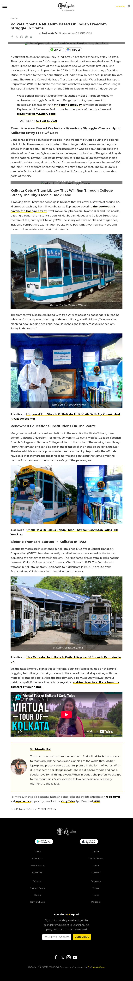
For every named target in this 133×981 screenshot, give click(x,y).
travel (116, 796)
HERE (96, 801)
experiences (23, 801)
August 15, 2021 (46, 120)
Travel (96, 865)
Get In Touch (96, 858)
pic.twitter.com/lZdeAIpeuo (36, 113)
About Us (37, 858)
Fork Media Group (96, 967)
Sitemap (96, 872)
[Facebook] (56, 957)
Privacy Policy (37, 887)
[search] (129, 6)
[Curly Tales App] (44, 842)
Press (96, 894)
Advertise (37, 872)
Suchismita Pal (50, 33)
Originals (96, 881)
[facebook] (12, 37)
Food (96, 851)
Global (120, 6)
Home (14, 18)
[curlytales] (66, 834)
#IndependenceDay (68, 104)
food (109, 796)
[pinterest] (26, 37)
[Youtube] (75, 957)
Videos (37, 881)
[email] (31, 37)
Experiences (37, 865)
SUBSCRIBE (82, 936)
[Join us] (57, 49)
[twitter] (17, 37)
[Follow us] (75, 49)
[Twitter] (62, 957)
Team (96, 887)
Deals (37, 894)
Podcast (95, 901)
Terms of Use (37, 901)
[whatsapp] (21, 37)
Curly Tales (68, 801)
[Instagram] (68, 957)
